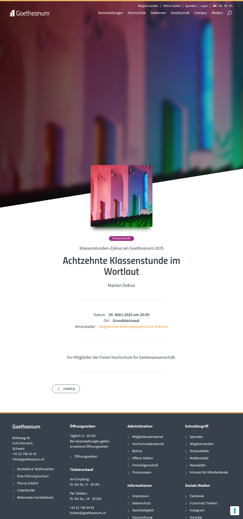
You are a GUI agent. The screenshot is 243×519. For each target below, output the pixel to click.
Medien (217, 13)
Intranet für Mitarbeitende (209, 472)
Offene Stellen (172, 6)
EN (220, 6)
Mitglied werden (148, 6)
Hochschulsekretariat (148, 444)
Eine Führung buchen (33, 476)
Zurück (69, 389)
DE (215, 6)
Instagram (197, 510)
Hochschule (137, 13)
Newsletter (198, 465)
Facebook (197, 496)
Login (204, 6)
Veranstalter (85, 326)
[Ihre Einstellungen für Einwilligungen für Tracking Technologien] (234, 510)
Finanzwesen (142, 472)
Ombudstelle (199, 451)
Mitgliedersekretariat (147, 437)
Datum (99, 314)
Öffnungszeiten (86, 456)
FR (225, 6)
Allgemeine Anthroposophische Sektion (133, 326)
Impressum (140, 496)
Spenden (191, 6)
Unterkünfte (26, 490)
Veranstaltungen (110, 13)
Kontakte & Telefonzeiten (35, 469)
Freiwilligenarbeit (145, 465)
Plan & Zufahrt (27, 483)
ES (231, 6)
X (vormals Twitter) (204, 503)
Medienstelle (199, 458)
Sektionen (158, 13)
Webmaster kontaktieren (35, 497)
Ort (106, 320)
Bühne (137, 451)
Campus (200, 13)
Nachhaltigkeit (143, 510)
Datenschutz (141, 503)
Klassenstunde (121, 238)
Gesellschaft (180, 13)
